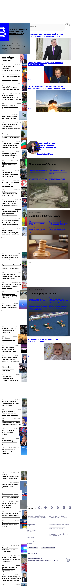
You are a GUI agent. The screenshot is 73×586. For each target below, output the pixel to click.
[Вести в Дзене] (39, 507)
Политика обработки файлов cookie (34, 558)
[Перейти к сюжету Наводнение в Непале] (48, 195)
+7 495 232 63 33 (30, 537)
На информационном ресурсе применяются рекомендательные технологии (42, 560)
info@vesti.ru (29, 531)
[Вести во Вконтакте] (58, 507)
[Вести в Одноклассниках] (64, 507)
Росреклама (29, 543)
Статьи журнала (32, 553)
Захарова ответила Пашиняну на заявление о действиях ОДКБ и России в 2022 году (14, 31)
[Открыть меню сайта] (67, 25)
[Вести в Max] (45, 507)
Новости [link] (33, 26)
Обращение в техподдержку (48, 547)
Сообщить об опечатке (32, 547)
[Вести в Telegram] (52, 507)
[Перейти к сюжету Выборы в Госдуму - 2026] (48, 247)
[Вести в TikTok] (70, 507)
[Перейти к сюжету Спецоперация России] (48, 324)
